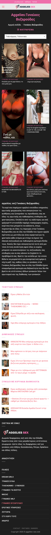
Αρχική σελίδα (14, 25)
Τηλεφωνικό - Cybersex (13, 486)
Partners (26, 528)
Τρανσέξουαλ (8, 481)
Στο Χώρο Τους (9, 516)
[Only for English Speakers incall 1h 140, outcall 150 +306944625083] (38, 107)
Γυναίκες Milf (8, 499)
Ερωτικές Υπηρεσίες (11, 508)
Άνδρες (5, 521)
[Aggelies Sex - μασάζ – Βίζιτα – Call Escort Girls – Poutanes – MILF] (25, 7)
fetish (34, 2)
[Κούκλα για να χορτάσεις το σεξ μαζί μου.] (13, 61)
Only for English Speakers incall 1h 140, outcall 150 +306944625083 (36, 130)
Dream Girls (8, 477)
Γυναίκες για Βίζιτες (11, 490)
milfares (28, 2)
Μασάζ (5, 494)
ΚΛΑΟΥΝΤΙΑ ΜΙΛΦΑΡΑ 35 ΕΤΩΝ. (11, 191)
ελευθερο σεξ (18, 2)
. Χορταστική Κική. (34, 82)
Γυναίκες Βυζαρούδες (12, 503)
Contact (16, 528)
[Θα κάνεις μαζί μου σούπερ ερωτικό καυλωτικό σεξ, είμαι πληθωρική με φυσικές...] (38, 169)
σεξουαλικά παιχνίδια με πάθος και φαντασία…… (11, 144)
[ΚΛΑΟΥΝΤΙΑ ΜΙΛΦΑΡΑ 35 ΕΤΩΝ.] (13, 169)
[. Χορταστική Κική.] (38, 61)
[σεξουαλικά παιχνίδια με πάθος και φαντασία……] (13, 114)
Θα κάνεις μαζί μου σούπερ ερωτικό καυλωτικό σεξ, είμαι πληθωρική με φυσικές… (37, 193)
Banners (34, 528)
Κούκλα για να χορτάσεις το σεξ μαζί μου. (12, 83)
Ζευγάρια (6, 512)
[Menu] (3, 7)
